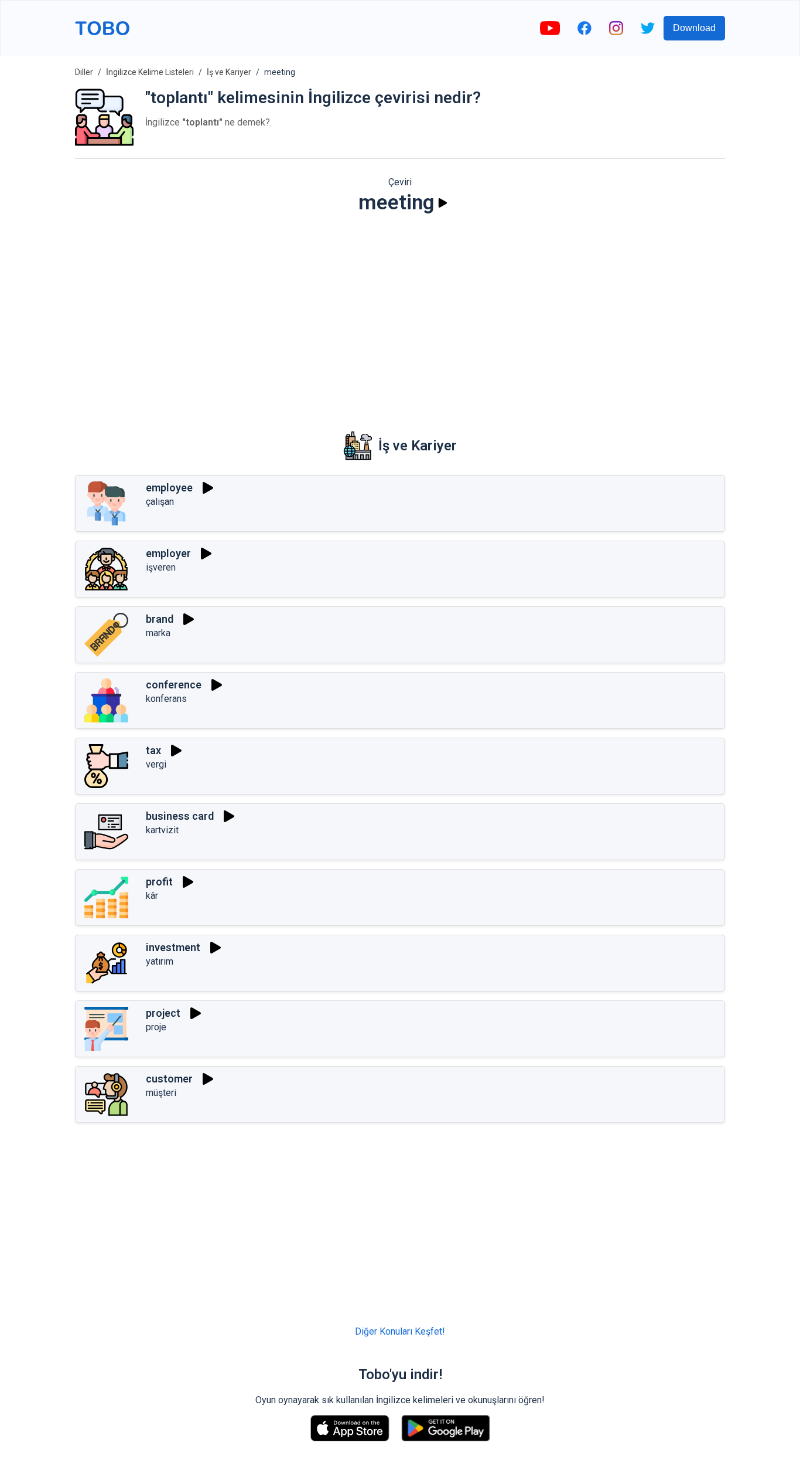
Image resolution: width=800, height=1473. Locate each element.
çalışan (160, 501)
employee (169, 487)
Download (694, 28)
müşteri (161, 1092)
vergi (156, 764)
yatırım (159, 961)
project (163, 1013)
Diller (84, 72)
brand (159, 619)
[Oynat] (443, 203)
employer (168, 553)
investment (173, 947)
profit (159, 881)
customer (169, 1078)
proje (156, 1027)
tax (153, 750)
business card (180, 816)
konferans (166, 698)
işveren (161, 567)
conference (173, 684)
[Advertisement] (400, 314)
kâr (152, 895)
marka (158, 633)
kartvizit (162, 830)
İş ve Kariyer (229, 72)
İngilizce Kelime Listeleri (150, 72)
